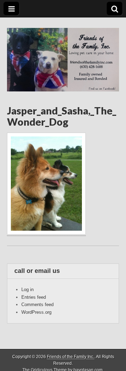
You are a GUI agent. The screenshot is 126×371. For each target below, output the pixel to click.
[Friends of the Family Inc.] (63, 54)
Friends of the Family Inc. (70, 357)
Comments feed (37, 304)
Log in (27, 289)
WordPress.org (36, 312)
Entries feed (33, 297)
